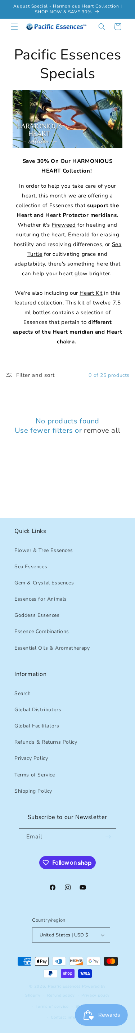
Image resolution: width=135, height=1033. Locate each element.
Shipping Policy (33, 791)
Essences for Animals (40, 599)
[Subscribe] (108, 836)
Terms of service (52, 1006)
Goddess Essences (37, 615)
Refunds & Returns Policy (45, 742)
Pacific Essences (64, 986)
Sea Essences (30, 566)
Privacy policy (95, 995)
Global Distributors (37, 709)
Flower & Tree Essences (43, 550)
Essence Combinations (41, 631)
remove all (102, 430)
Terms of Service (34, 774)
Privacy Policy (31, 758)
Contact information (71, 1017)
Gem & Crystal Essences (44, 582)
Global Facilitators (36, 725)
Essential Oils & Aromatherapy (52, 648)
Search (22, 693)
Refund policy (61, 995)
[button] (14, 27)
